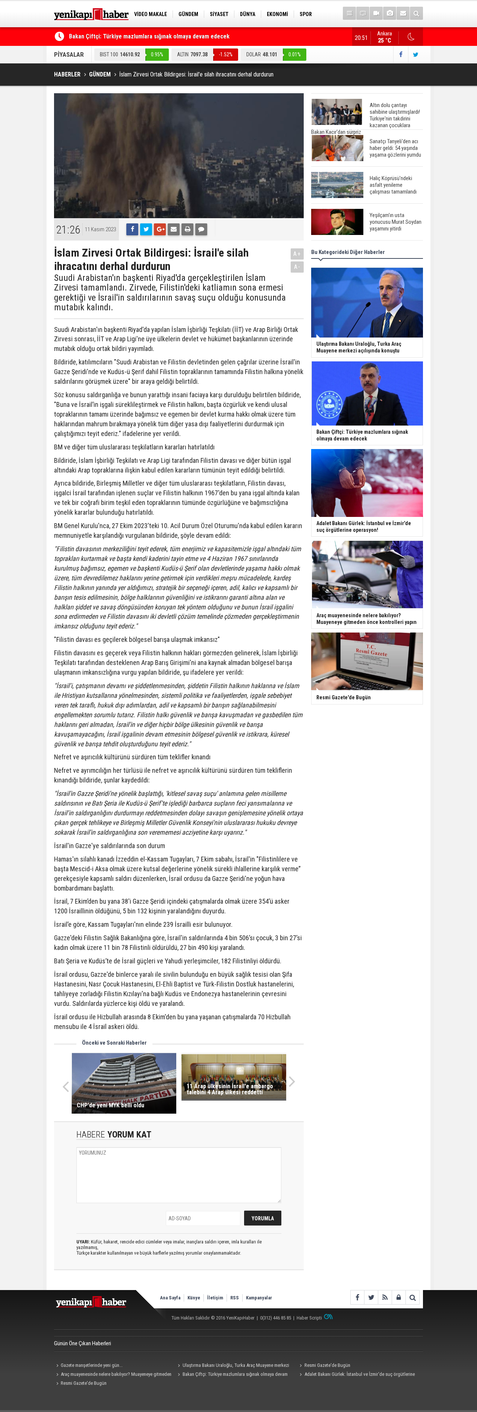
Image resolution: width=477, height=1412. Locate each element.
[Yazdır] (187, 229)
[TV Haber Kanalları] (362, 13)
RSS (234, 1297)
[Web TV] (376, 13)
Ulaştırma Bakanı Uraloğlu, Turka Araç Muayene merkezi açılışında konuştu (232, 1366)
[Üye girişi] (398, 1297)
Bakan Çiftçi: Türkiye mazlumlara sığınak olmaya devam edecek (149, 36)
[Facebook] (132, 229)
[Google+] (160, 229)
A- (297, 266)
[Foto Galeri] (389, 13)
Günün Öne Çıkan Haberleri (82, 1343)
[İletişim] (403, 13)
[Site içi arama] (416, 13)
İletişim (215, 1297)
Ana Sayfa (170, 1297)
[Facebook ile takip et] (400, 54)
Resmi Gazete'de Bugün (327, 1365)
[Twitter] (146, 229)
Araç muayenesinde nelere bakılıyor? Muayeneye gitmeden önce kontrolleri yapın (112, 1375)
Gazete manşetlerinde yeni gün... (92, 1365)
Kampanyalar (259, 1297)
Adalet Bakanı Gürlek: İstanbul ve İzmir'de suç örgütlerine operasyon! (355, 1375)
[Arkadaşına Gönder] (174, 229)
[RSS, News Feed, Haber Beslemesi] (385, 1297)
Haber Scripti (309, 1318)
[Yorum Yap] (201, 229)
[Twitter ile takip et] (415, 54)
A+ (297, 253)
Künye (193, 1297)
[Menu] (349, 13)
